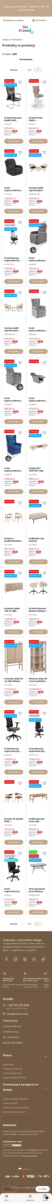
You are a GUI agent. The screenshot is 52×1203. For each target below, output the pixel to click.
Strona (13, 70)
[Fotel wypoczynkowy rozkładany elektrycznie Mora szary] (13, 167)
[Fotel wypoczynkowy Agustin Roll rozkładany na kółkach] (38, 307)
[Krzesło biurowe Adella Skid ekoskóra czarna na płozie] (13, 97)
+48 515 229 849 (18, 1005)
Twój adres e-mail (12, 1141)
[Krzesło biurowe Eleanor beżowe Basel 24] (38, 588)
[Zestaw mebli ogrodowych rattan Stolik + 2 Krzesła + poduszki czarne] (38, 167)
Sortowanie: (26, 59)
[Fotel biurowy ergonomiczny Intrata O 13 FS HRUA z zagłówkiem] (13, 237)
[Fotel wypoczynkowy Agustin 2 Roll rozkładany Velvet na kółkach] (13, 448)
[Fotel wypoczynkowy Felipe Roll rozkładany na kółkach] (38, 237)
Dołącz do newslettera (16, 1145)
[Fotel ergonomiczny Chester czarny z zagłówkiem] (13, 868)
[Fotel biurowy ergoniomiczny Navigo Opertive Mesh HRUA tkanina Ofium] (38, 728)
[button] (25, 1056)
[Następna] (48, 8)
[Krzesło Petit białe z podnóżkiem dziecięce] (38, 97)
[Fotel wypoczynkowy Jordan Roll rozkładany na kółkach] (13, 377)
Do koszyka (13, 141)
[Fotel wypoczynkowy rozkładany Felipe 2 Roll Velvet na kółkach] (38, 377)
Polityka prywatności (12, 1068)
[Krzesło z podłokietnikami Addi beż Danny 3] (13, 518)
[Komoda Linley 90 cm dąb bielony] (13, 658)
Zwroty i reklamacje (12, 1073)
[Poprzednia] (3, 8)
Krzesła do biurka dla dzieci (16, 1107)
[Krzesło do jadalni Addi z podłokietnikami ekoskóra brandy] (13, 798)
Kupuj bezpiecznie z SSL (14, 1077)
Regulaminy (8, 1064)
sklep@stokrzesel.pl (17, 1014)
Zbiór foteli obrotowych (14, 1112)
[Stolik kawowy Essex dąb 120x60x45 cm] (38, 798)
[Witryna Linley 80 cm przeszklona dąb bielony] (38, 658)
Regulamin (33, 1150)
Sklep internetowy (25, 1188)
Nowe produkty (10, 1103)
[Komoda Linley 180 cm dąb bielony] (13, 588)
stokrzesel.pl (12, 39)
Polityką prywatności (29, 1156)
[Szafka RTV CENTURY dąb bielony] (38, 448)
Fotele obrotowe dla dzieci (15, 1099)
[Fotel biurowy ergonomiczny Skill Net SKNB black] (13, 728)
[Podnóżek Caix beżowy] (38, 518)
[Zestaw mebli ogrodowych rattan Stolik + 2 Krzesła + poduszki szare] (13, 307)
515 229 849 (40, 20)
